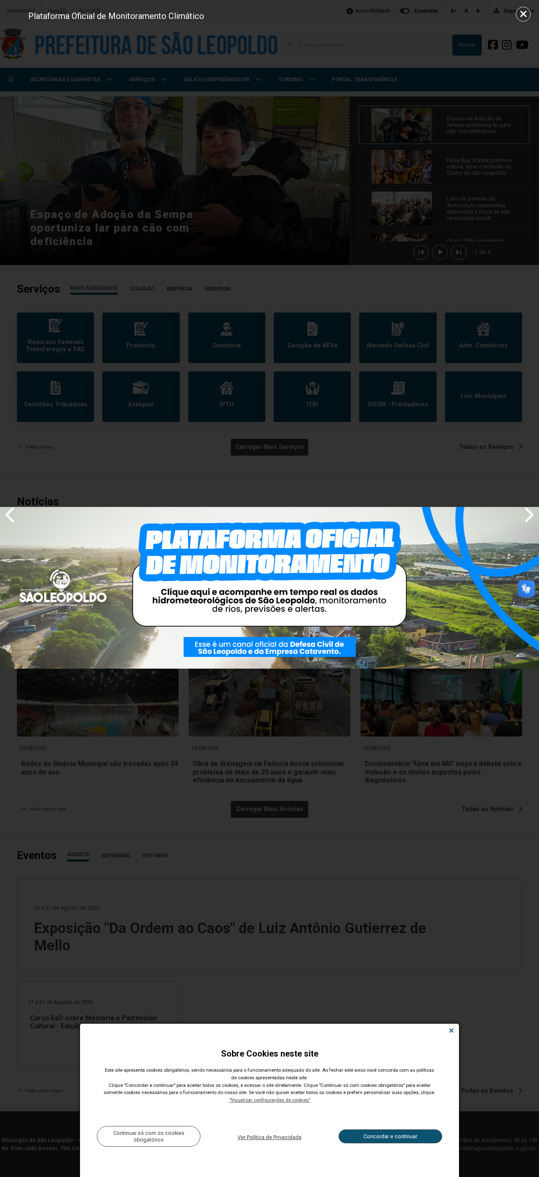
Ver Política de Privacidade (269, 1137)
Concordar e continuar (390, 1136)
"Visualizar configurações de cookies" (269, 1100)
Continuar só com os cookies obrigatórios (148, 1136)
